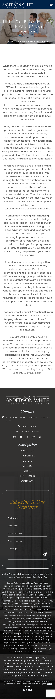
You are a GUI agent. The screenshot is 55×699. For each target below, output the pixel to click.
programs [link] (42, 244)
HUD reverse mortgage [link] (15, 276)
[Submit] (45, 554)
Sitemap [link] (19, 684)
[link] (17, 5)
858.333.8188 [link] (34, 372)
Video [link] (27, 471)
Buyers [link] (27, 460)
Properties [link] (27, 455)
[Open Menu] (51, 5)
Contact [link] (27, 481)
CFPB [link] (7, 315)
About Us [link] (27, 450)
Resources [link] (27, 476)
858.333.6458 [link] (30, 426)
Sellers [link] (27, 465)
